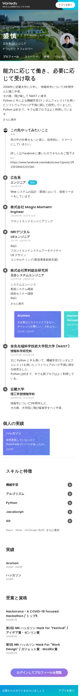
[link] (37, 324)
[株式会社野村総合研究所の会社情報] (5, 270)
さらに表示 (9, 119)
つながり (60, 56)
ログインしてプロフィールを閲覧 (39, 672)
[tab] (11, 56)
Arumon (23, 315)
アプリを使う (65, 4)
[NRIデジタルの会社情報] (5, 232)
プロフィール (11, 56)
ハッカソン (13, 433)
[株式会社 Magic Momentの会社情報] (5, 207)
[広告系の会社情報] (5, 177)
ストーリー (31, 56)
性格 (46, 56)
